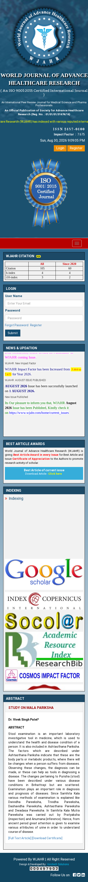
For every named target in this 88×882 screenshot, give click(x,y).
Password (12, 310)
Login (60, 148)
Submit (13, 333)
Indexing (16, 498)
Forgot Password (16, 325)
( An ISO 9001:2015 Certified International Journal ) (44, 93)
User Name (13, 296)
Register (76, 148)
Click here (55, 473)
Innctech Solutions (58, 864)
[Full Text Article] (19, 838)
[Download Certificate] (47, 838)
